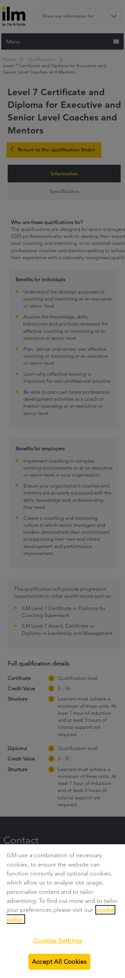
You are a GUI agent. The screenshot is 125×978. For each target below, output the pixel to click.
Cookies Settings (57, 940)
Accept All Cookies (59, 961)
